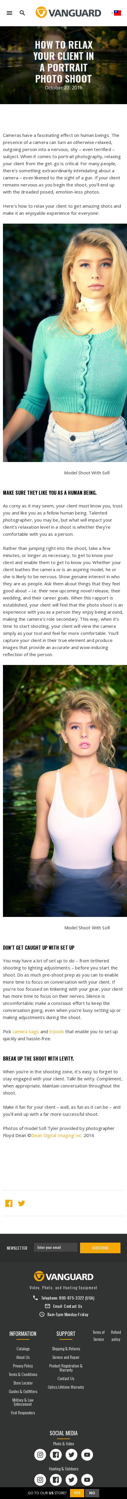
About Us (23, 1357)
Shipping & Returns (66, 1348)
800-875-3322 (71, 1298)
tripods (56, 1031)
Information (22, 1333)
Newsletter (17, 1248)
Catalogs (23, 1348)
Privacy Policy (23, 1365)
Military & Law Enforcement (22, 1402)
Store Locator (23, 1383)
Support (66, 1333)
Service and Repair (65, 1357)
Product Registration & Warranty (66, 1367)
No (92, 1492)
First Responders (23, 1412)
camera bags (25, 1031)
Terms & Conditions (23, 1374)
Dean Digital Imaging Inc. (56, 1135)
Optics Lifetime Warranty (66, 1387)
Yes (77, 1492)
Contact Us (73, 1306)
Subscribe (100, 1248)
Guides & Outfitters (23, 1391)
